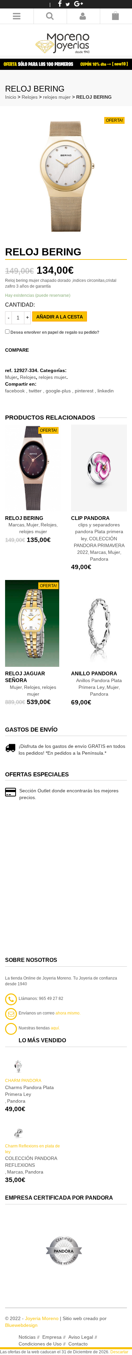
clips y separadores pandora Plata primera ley (99, 531)
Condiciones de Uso (40, 1344)
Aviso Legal (80, 1337)
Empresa (52, 1337)
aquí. (55, 1028)
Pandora (99, 559)
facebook (15, 390)
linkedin (105, 390)
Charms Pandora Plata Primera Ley (29, 1091)
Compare (17, 350)
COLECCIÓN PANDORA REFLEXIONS (31, 1162)
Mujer (11, 377)
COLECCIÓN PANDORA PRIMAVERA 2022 (99, 545)
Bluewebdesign (21, 1325)
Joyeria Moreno (42, 1318)
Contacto (78, 1344)
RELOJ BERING (24, 518)
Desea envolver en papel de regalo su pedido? (54, 332)
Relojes (30, 97)
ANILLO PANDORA (94, 673)
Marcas (98, 552)
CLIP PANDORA (90, 518)
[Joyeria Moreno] (63, 38)
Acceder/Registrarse (82, 16)
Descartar (119, 1352)
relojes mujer (57, 97)
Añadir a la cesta (59, 317)
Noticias (27, 1337)
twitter (36, 390)
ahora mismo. (68, 1013)
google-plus (59, 390)
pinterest (85, 390)
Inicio (10, 97)
